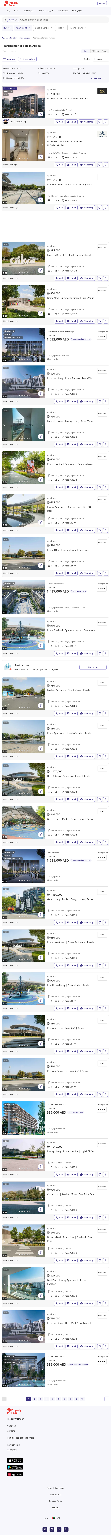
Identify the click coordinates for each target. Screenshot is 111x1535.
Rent (16, 10)
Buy (8, 10)
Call (61, 121)
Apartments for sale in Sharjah (18, 38)
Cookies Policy (55, 1501)
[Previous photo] (4, 102)
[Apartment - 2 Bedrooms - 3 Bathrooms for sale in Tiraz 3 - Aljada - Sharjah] (55, 1287)
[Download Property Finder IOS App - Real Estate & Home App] (15, 1460)
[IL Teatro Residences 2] (55, 597)
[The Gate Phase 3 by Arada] (55, 1370)
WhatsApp (88, 121)
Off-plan (95, 51)
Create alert (29, 59)
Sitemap (55, 1507)
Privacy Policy (55, 1494)
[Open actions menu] (105, 121)
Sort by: (87, 59)
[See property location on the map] (40, 114)
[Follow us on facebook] (52, 1529)
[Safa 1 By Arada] (55, 866)
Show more (96, 78)
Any (85, 51)
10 (82, 1399)
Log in (102, 3)
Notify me (93, 667)
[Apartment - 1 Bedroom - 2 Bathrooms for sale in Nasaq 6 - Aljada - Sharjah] (55, 105)
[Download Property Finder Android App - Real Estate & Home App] (15, 1467)
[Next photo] (42, 102)
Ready (104, 51)
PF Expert (12, 1449)
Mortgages (77, 10)
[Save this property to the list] (99, 121)
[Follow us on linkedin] (66, 1529)
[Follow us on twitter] (59, 1529)
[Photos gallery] (23, 102)
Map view (11, 59)
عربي (46, 1517)
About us (11, 1425)
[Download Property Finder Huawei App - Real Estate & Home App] (15, 1474)
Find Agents (63, 10)
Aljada (11, 19)
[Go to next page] (107, 1399)
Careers (11, 1430)
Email (73, 121)
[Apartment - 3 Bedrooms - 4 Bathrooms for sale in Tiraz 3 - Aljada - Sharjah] (55, 1158)
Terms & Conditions (55, 1488)
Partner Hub (13, 1444)
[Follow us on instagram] (45, 1529)
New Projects (29, 10)
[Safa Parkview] (55, 345)
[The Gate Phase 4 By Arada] (55, 1118)
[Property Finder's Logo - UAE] (11, 3)
